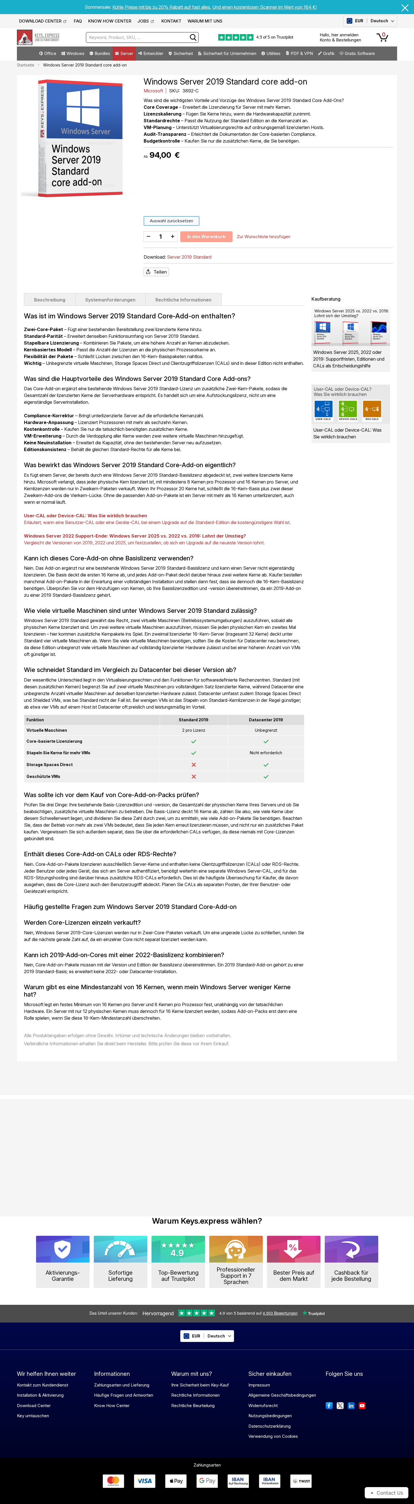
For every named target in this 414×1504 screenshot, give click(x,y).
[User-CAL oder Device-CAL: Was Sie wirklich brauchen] (350, 404)
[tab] (49, 299)
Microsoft (154, 91)
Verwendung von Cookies (273, 1436)
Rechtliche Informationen (183, 300)
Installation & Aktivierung (40, 1395)
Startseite (25, 65)
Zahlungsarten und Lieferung (121, 1385)
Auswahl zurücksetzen (171, 220)
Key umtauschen (33, 1415)
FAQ (78, 21)
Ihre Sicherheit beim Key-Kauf (200, 1385)
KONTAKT (171, 21)
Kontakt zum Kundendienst (42, 1385)
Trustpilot (285, 37)
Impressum (259, 1385)
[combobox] (142, 37)
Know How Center (112, 1405)
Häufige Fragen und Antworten (123, 1395)
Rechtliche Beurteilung (193, 1405)
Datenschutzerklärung (269, 1426)
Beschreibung (49, 300)
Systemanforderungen (110, 300)
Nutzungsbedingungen (270, 1415)
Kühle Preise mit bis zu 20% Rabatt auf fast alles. (161, 7)
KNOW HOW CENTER (109, 21)
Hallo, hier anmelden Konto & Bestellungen (340, 37)
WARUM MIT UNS (205, 21)
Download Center (34, 1405)
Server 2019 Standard (189, 257)
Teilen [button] (160, 272)
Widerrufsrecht (263, 1405)
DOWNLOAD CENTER (40, 21)
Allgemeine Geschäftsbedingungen (282, 1395)
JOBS (143, 21)
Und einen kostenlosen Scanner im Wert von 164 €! (264, 7)
